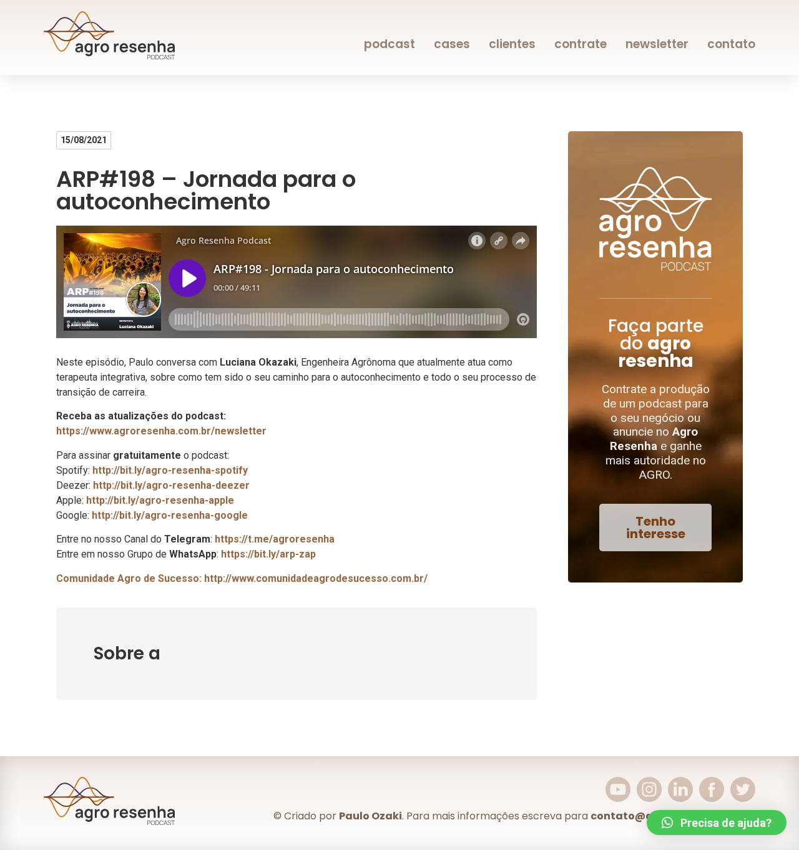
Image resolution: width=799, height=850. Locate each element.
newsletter (657, 44)
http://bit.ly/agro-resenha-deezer (171, 485)
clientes (512, 44)
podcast (389, 44)
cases (452, 44)
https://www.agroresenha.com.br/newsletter (161, 431)
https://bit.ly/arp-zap (268, 554)
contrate (580, 44)
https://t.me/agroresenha (275, 539)
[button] (655, 527)
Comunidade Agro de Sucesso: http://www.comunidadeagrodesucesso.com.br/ (242, 578)
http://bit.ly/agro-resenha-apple (160, 500)
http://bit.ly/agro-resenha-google (170, 515)
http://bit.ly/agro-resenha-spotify (170, 470)
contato (731, 44)
